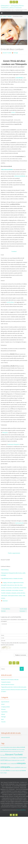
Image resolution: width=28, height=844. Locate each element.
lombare (17, 754)
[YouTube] (11, 2)
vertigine (5, 769)
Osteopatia (5, 432)
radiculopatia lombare (13, 593)
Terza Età (3, 718)
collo (6, 746)
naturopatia (3, 760)
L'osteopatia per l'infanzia (14, 44)
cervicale (22, 744)
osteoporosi (12, 764)
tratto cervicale (18, 767)
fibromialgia (2, 751)
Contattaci (14, 251)
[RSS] (16, 2)
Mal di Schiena (5, 569)
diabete (23, 746)
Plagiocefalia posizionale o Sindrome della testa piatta (13, 684)
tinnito (11, 767)
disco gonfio (4, 584)
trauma (24, 767)
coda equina (10, 582)
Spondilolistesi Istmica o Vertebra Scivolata (12, 578)
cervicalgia (2, 746)
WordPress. (23, 806)
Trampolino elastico (5, 679)
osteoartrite (13, 760)
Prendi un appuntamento (14, 552)
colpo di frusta (19, 746)
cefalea (18, 744)
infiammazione (3, 754)
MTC (24, 757)
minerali (21, 757)
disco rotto (17, 584)
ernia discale (8, 589)
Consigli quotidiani (5, 703)
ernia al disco (9, 586)
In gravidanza (4, 708)
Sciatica (20, 593)
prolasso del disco (21, 591)
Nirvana (18, 806)
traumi (1, 769)
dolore (2, 748)
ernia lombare (15, 589)
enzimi (9, 748)
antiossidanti (6, 744)
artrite (11, 744)
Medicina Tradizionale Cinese (13, 757)
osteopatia (13, 591)
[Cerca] (22, 666)
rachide (21, 764)
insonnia (9, 754)
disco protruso (10, 584)
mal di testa (4, 757)
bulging (4, 582)
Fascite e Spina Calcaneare (23, 607)
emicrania (6, 748)
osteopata (8, 591)
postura (17, 764)
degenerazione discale (18, 582)
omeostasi (9, 760)
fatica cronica (21, 748)
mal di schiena (10, 302)
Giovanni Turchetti (7, 52)
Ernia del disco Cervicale (5, 607)
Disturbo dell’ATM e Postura (7, 681)
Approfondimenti (5, 698)
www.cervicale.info (5, 734)
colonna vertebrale (19, 176)
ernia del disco (15, 586)
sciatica (13, 112)
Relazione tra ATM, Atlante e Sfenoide (9, 676)
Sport (2, 716)
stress (7, 767)
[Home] (1, 16)
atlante (14, 744)
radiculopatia (4, 593)
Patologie (9, 16)
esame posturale (19, 522)
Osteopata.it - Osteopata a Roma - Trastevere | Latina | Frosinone (12, 6)
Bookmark (5, 598)
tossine (13, 767)
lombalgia (13, 754)
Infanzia (14, 41)
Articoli (4, 16)
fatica (17, 748)
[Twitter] (14, 2)
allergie (1, 744)
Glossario (3, 706)
